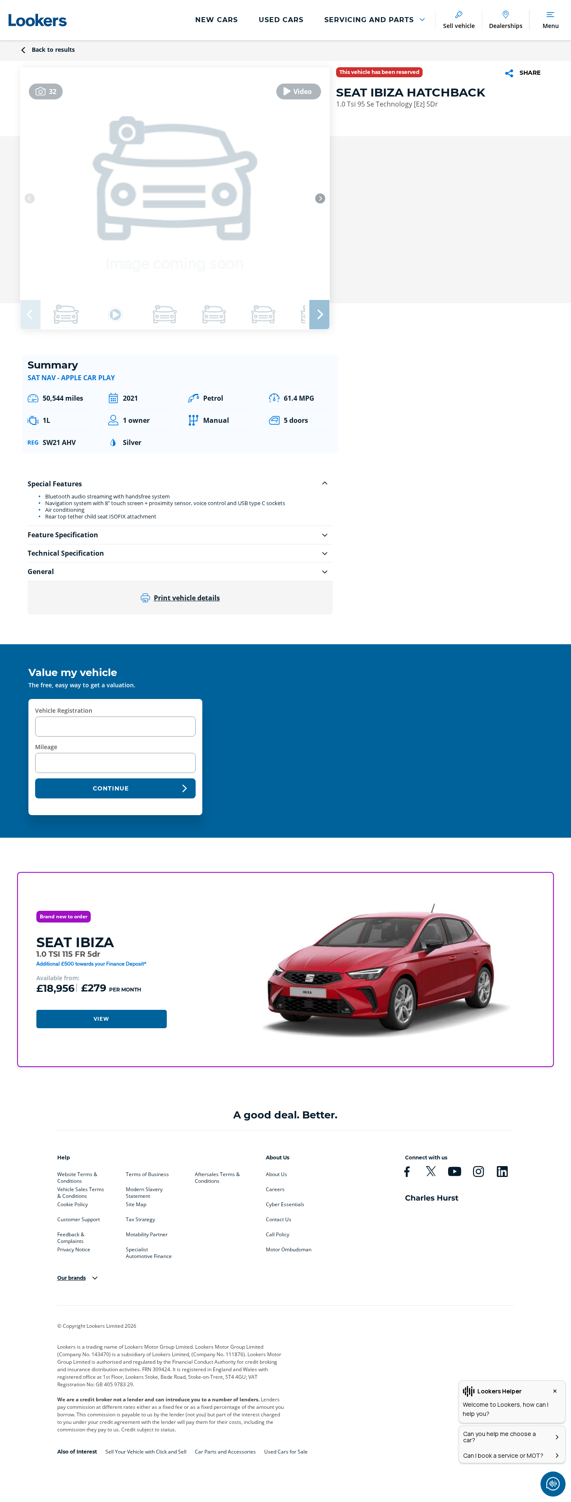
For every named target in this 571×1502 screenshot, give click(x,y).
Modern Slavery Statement (144, 1191)
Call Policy (277, 1234)
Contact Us (278, 1219)
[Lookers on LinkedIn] (502, 1171)
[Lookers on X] (431, 1171)
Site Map (136, 1204)
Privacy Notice (73, 1249)
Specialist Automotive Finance (149, 1251)
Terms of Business (147, 1174)
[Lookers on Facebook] (407, 1171)
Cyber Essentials (285, 1204)
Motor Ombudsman (288, 1249)
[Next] (320, 198)
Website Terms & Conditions (77, 1176)
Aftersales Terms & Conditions (217, 1176)
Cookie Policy (72, 1204)
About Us (276, 1174)
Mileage (46, 747)
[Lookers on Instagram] (478, 1171)
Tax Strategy (140, 1219)
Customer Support (78, 1219)
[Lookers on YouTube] (454, 1171)
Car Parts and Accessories (225, 1451)
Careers (275, 1189)
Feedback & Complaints (70, 1236)
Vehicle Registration (63, 710)
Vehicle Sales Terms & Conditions (80, 1191)
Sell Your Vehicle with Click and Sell (145, 1451)
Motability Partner (147, 1234)
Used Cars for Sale (286, 1451)
